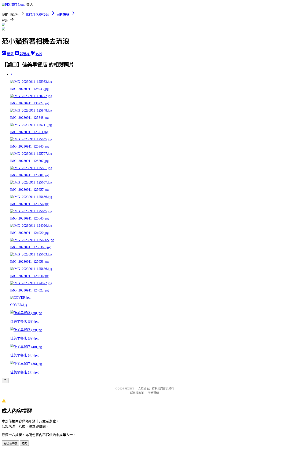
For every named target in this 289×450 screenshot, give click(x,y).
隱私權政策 (137, 392)
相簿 (10, 54)
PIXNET (129, 388)
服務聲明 (153, 392)
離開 (24, 443)
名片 (39, 54)
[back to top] (5, 380)
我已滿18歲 (10, 443)
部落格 (24, 54)
